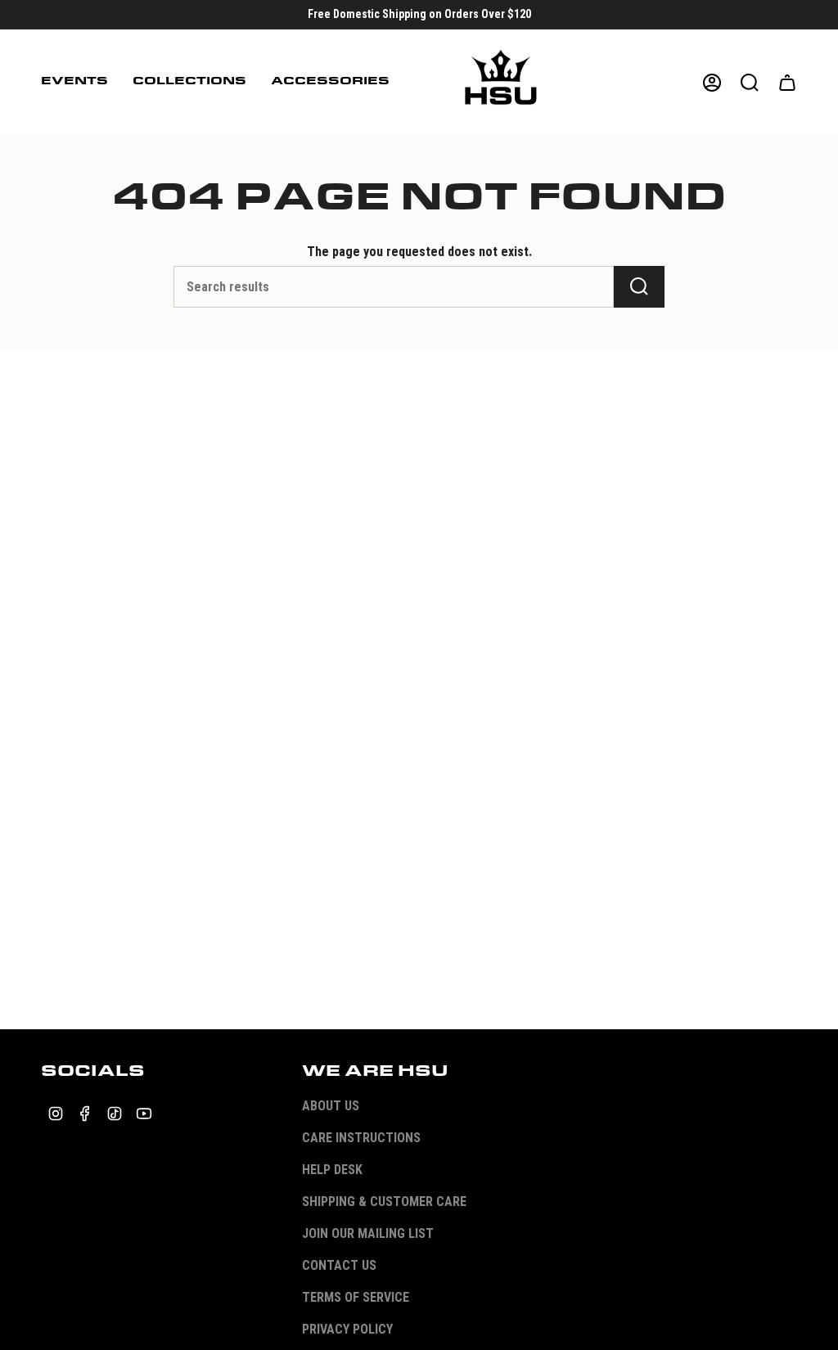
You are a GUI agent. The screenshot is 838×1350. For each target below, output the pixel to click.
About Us (330, 1106)
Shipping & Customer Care (384, 1201)
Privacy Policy (347, 1329)
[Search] (639, 287)
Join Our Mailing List (368, 1233)
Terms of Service (355, 1297)
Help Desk (332, 1169)
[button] (74, 83)
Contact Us (339, 1265)
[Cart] (787, 83)
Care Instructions (361, 1137)
